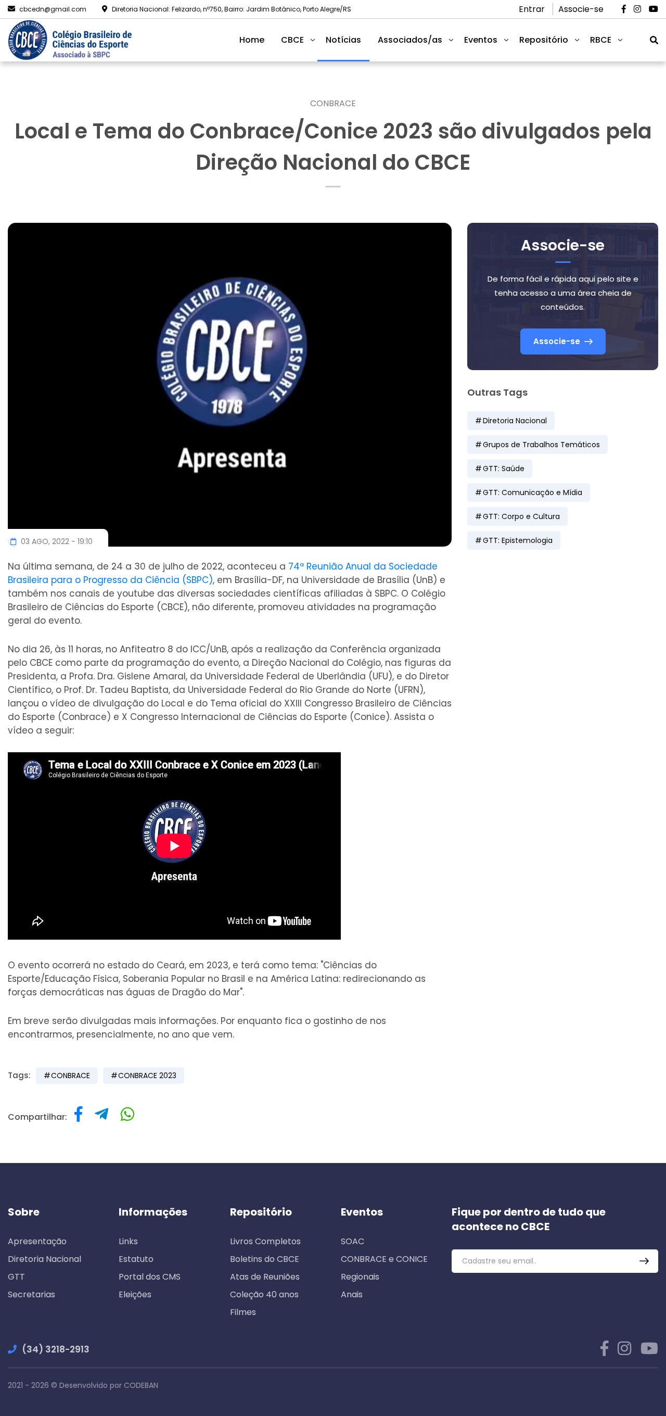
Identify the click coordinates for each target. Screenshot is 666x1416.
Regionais (360, 1277)
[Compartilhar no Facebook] (78, 1117)
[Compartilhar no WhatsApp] (127, 1117)
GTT (16, 1277)
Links (128, 1241)
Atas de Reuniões (265, 1277)
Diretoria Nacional (515, 420)
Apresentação (37, 1241)
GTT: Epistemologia (518, 540)
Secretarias (31, 1294)
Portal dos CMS (150, 1277)
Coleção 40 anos (264, 1294)
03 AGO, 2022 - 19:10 (56, 541)
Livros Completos (265, 1241)
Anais (352, 1294)
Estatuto (136, 1259)
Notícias (343, 40)
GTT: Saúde (503, 468)
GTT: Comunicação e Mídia (532, 492)
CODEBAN (141, 1385)
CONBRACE (333, 103)
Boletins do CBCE (264, 1259)
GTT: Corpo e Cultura (521, 516)
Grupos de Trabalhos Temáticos (541, 444)
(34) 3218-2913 (55, 1349)
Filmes (243, 1312)
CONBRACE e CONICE (384, 1259)
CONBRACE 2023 (147, 1075)
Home (251, 40)
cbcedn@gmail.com (52, 9)
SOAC (352, 1241)
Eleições (135, 1294)
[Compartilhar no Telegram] (101, 1117)
